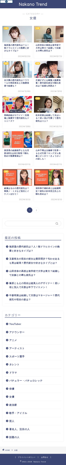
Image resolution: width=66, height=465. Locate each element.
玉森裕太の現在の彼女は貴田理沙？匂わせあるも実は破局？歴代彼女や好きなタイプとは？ (34, 261)
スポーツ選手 (17, 356)
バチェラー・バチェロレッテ (26, 380)
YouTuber (15, 324)
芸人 (11, 421)
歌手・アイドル (18, 413)
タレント (14, 364)
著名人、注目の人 (19, 429)
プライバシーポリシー (27, 457)
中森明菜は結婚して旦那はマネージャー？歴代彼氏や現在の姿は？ (34, 297)
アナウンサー (17, 332)
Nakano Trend (33, 4)
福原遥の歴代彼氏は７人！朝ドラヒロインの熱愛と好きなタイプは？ (34, 248)
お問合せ (44, 457)
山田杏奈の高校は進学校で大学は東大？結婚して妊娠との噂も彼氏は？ (34, 273)
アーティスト (17, 348)
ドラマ (13, 372)
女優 (11, 396)
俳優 (11, 388)
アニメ (13, 340)
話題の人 (14, 437)
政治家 (13, 404)
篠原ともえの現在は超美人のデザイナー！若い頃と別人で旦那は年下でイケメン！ (34, 285)
